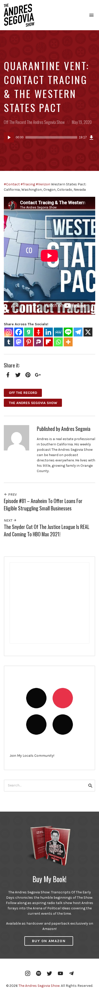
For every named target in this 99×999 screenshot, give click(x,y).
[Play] (9, 137)
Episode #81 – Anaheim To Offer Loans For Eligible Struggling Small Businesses (43, 504)
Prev (12, 494)
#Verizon (43, 184)
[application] (49, 137)
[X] (88, 332)
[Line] (68, 332)
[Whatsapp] (58, 341)
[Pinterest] (28, 341)
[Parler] (38, 341)
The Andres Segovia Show (46, 122)
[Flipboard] (48, 341)
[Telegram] (78, 332)
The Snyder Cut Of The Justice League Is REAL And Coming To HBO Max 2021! (46, 530)
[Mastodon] (18, 341)
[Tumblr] (8, 341)
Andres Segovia (75, 428)
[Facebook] (18, 332)
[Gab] (28, 332)
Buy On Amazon (48, 941)
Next (8, 520)
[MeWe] (58, 332)
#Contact (12, 184)
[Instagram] (8, 332)
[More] (68, 341)
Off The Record (15, 122)
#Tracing (28, 184)
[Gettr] (38, 332)
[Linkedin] (48, 332)
